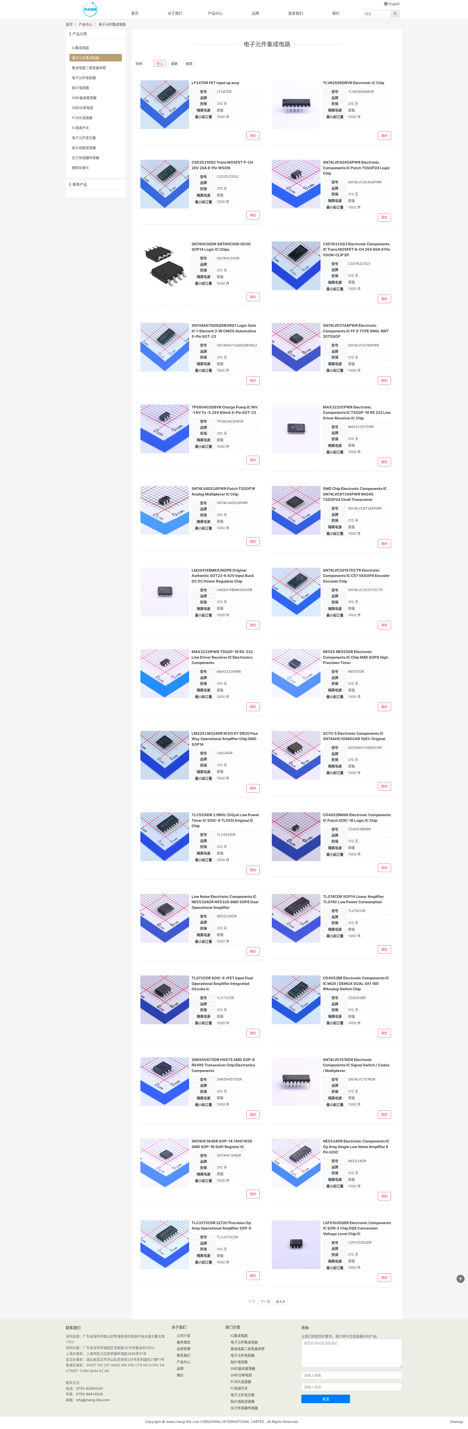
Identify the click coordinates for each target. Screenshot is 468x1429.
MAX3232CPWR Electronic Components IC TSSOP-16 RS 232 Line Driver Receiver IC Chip (357, 412)
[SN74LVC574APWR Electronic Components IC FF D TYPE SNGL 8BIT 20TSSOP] (296, 347)
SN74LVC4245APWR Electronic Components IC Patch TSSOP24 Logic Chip (356, 168)
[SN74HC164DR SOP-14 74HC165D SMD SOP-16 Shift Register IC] (164, 1163)
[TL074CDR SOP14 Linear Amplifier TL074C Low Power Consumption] (296, 918)
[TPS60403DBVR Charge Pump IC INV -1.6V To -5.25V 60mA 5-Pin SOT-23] (164, 429)
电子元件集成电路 (112, 24)
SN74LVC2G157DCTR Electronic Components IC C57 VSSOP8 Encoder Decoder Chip (356, 576)
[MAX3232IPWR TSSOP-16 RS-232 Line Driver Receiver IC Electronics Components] (164, 673)
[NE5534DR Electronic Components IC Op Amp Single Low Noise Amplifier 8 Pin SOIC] (296, 1163)
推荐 (189, 63)
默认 (159, 63)
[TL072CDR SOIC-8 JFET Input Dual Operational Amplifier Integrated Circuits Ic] (164, 999)
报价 (336, 13)
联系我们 (295, 13)
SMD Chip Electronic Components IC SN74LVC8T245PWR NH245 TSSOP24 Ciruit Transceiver (355, 494)
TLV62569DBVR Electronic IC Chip (353, 82)
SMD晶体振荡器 (84, 98)
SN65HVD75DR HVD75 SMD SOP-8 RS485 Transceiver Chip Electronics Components (223, 1065)
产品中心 (215, 13)
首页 (134, 13)
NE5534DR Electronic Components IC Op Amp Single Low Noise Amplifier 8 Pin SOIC (356, 1146)
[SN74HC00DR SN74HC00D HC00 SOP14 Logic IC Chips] (164, 265)
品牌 (255, 13)
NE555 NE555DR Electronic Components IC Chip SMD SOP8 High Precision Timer (355, 657)
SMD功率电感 (82, 108)
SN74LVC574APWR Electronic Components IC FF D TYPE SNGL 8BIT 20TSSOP (356, 331)
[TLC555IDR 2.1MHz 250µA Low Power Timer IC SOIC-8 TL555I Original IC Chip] (164, 836)
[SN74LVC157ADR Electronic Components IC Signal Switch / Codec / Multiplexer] (296, 1081)
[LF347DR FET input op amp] (164, 104)
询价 (253, 136)
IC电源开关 (80, 128)
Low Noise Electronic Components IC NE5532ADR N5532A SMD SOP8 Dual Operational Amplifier (225, 902)
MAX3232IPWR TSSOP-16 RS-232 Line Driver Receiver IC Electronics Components (222, 657)
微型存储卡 (80, 168)
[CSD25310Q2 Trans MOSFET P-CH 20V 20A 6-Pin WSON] (164, 184)
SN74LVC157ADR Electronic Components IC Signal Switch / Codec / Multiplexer (356, 1065)
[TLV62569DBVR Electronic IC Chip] (296, 104)
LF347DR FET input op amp (215, 82)
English (394, 4)
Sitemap (456, 1421)
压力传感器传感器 (85, 158)
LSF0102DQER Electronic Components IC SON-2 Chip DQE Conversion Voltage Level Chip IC (357, 1228)
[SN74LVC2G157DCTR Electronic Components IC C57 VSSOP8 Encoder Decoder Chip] (296, 592)
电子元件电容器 (84, 78)
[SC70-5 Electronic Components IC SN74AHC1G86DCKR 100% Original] (296, 755)
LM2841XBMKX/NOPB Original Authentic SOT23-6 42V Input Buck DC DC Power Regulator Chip (223, 576)
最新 (174, 63)
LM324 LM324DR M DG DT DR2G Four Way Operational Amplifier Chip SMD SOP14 (225, 739)
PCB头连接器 (82, 118)
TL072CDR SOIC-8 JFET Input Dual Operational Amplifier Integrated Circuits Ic (222, 983)
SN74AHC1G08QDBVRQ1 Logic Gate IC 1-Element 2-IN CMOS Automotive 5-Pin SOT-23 (224, 331)
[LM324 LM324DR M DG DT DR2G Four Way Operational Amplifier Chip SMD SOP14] (164, 755)
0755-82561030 (89, 1388)
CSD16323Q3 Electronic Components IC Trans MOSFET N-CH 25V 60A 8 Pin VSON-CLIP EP (356, 249)
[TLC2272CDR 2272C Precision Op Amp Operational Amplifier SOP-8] (164, 1244)
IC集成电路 (80, 48)
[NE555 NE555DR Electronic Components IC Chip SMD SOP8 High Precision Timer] (296, 673)
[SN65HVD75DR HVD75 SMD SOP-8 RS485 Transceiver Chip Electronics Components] (164, 1081)
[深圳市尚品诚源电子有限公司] (90, 10)
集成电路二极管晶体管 (89, 68)
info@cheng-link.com (93, 1400)
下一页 (265, 1301)
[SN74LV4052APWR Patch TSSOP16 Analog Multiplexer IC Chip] (164, 510)
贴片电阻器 (80, 88)
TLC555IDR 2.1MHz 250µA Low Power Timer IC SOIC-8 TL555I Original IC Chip (225, 820)
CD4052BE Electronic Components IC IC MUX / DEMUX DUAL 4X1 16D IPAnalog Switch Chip (356, 983)
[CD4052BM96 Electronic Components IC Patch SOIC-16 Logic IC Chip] (296, 836)
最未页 (280, 1301)
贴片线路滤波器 (84, 148)
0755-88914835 (89, 1394)
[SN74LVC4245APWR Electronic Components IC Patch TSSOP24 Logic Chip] (296, 184)
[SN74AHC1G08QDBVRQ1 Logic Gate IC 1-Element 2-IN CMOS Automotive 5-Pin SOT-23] (164, 347)
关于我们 (175, 13)
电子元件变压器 (84, 138)
